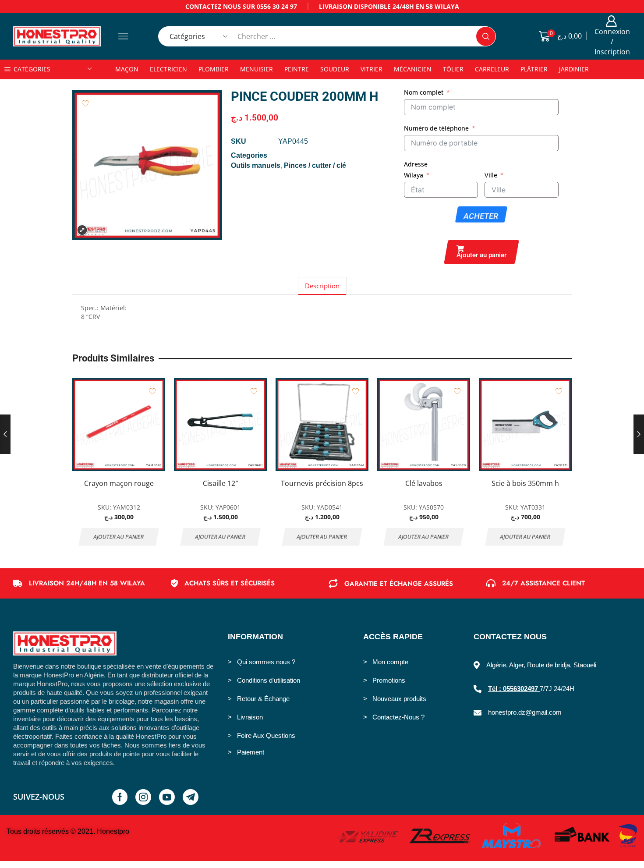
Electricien (168, 69)
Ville (491, 175)
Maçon (126, 69)
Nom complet (423, 92)
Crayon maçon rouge (119, 483)
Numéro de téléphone (436, 128)
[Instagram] (143, 797)
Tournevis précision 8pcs (322, 483)
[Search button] (485, 36)
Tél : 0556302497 (514, 688)
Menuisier (256, 69)
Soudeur (334, 69)
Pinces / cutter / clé (315, 165)
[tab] (322, 286)
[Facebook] (119, 797)
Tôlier (453, 69)
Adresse (416, 164)
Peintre (296, 69)
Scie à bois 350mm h (525, 483)
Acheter (481, 216)
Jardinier (574, 69)
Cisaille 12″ (220, 483)
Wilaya (413, 175)
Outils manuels (255, 165)
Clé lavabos (423, 483)
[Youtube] (167, 797)
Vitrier (371, 69)
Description (322, 286)
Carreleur (492, 69)
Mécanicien (413, 69)
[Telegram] (190, 797)
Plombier (213, 69)
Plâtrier (534, 69)
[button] (481, 252)
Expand (82, 230)
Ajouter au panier (119, 536)
